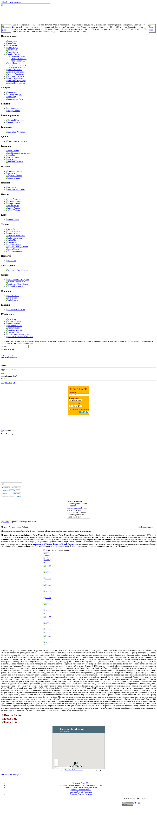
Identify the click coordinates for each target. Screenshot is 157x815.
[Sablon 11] (47, 574)
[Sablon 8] (47, 638)
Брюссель (5, 522)
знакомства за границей (8, 496)
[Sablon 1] (47, 562)
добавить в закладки (12, 2)
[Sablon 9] (47, 644)
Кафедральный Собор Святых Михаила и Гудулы (81, 785)
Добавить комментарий (11, 774)
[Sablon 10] (47, 568)
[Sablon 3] (47, 613)
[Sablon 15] (47, 600)
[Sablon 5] (47, 625)
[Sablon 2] (47, 606)
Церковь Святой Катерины (81, 792)
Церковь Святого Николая (81, 794)
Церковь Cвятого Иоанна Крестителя (81, 787)
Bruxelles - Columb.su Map (74, 770)
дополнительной (74, 508)
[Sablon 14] (47, 593)
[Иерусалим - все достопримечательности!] (25, 21)
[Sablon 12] (47, 581)
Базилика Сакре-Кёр (81, 783)
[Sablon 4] (47, 619)
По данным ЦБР (8, 383)
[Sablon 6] (47, 632)
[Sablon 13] (47, 587)
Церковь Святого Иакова (81, 790)
